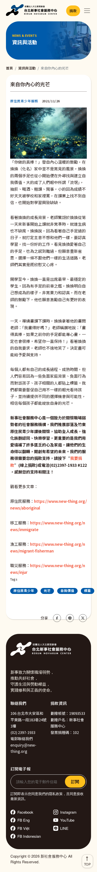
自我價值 (67, 590)
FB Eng (23, 820)
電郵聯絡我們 (21, 738)
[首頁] (32, 10)
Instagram (68, 812)
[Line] (70, 618)
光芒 (47, 590)
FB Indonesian (29, 836)
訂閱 (75, 781)
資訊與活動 (27, 68)
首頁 (9, 68)
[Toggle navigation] (87, 11)
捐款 (72, 10)
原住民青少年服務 (24, 101)
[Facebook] (57, 618)
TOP (87, 864)
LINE (64, 828)
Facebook (25, 812)
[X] (83, 618)
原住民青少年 (23, 590)
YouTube (67, 820)
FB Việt (23, 828)
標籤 (87, 590)
